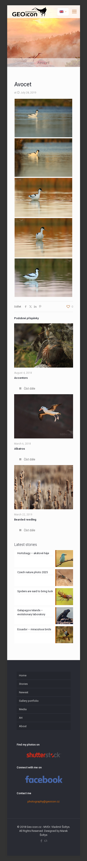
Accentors (21, 377)
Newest (23, 692)
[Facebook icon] (41, 841)
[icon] (45, 841)
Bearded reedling (25, 519)
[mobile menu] (74, 11)
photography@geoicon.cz (43, 801)
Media (23, 709)
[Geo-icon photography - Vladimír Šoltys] (29, 11)
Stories (23, 683)
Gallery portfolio (29, 700)
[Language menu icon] (63, 11)
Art (21, 717)
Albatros (19, 448)
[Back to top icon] (78, 852)
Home (22, 675)
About (23, 726)
